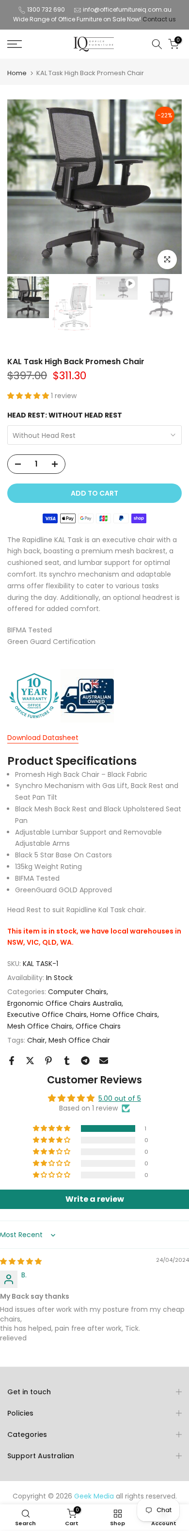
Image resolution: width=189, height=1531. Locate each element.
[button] (29, 396)
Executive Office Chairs (47, 1014)
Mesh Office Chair (79, 1040)
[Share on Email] (103, 1060)
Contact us (159, 19)
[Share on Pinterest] (48, 1060)
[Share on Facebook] (11, 1060)
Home (17, 73)
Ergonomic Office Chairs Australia (64, 1003)
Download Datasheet (43, 737)
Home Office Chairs (124, 1014)
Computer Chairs (77, 992)
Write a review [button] (94, 1199)
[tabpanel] (94, 851)
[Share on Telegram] (85, 1060)
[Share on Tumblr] (67, 1060)
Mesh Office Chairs (39, 1026)
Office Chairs (98, 1026)
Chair (36, 1040)
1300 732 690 (46, 9)
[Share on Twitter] (30, 1060)
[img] (21, 1261)
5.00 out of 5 (119, 1098)
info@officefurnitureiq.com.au (127, 9)
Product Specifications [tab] (72, 761)
